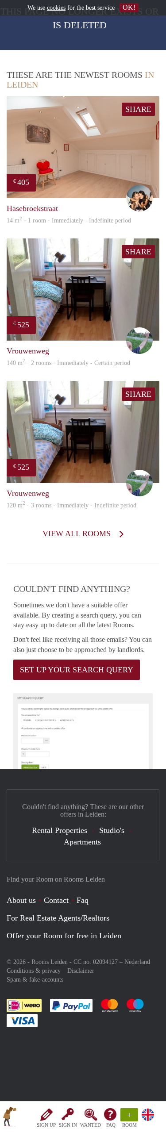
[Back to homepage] (9, 1118)
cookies (56, 7)
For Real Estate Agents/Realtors (58, 917)
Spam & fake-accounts (35, 979)
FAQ (111, 1125)
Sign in (68, 1125)
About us (21, 900)
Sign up (46, 1125)
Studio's (111, 830)
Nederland (137, 962)
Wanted (90, 1125)
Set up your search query (76, 669)
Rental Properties (59, 830)
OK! (129, 7)
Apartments (82, 841)
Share (138, 109)
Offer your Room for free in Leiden (64, 935)
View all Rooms (77, 533)
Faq (83, 900)
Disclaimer (80, 970)
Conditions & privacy (34, 970)
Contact (56, 900)
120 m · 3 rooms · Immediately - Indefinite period (71, 505)
